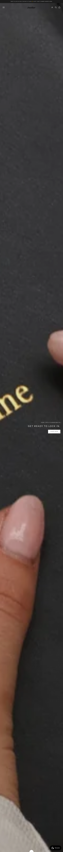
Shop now (54, 431)
